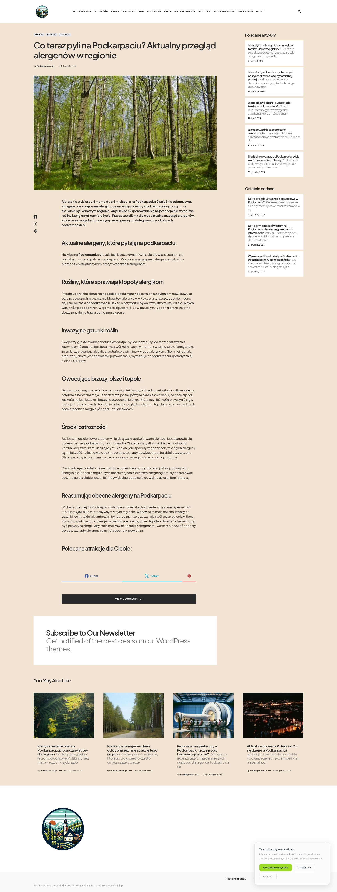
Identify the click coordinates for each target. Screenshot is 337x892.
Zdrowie (65, 34)
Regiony (52, 34)
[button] (299, 12)
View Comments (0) (128, 599)
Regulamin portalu (236, 879)
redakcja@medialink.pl (110, 885)
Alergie (39, 34)
